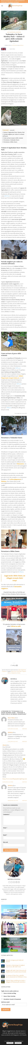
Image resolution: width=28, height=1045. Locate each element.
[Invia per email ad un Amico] (15, 665)
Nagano (24, 671)
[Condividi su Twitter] (13, 665)
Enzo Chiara (11, 718)
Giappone (18, 32)
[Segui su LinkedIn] (16, 882)
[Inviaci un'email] (14, 882)
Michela (21, 45)
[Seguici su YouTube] (19, 882)
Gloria (4, 745)
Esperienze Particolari (16, 671)
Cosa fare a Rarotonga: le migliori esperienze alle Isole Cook (15, 966)
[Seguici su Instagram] (11, 882)
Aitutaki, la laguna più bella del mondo (14, 960)
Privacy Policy (10, 1042)
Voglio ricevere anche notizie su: (10, 991)
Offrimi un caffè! (16, 626)
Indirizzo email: (5, 1002)
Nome (5, 828)
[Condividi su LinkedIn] (17, 665)
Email (5, 835)
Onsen (18, 673)
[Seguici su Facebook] (9, 882)
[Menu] (2, 6)
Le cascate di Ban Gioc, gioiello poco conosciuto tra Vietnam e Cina (16, 976)
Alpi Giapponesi (11, 32)
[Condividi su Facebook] (11, 665)
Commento (6, 814)
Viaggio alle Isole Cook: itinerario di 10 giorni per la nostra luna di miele (16, 971)
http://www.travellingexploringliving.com (14, 779)
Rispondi (24, 728)
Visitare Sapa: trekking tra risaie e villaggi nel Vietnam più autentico (15, 981)
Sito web (5, 842)
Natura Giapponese (12, 673)
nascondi (12, 130)
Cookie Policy (18, 1042)
